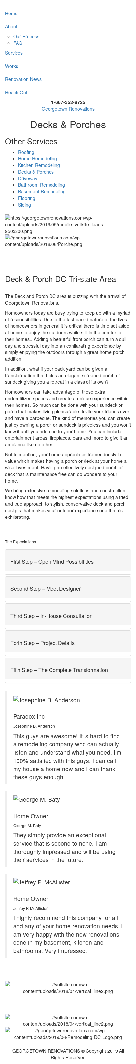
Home (11, 13)
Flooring (26, 198)
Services (14, 52)
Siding (24, 204)
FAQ (17, 43)
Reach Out (16, 92)
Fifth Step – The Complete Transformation (59, 670)
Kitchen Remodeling (39, 165)
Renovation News (23, 79)
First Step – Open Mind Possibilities (52, 561)
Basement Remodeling (42, 191)
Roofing (26, 152)
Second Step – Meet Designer (45, 588)
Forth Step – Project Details (42, 643)
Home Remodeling (37, 158)
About (11, 26)
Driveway (27, 178)
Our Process (26, 36)
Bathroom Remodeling (41, 185)
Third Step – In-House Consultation (51, 616)
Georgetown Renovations (68, 108)
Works (11, 66)
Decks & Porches (36, 171)
